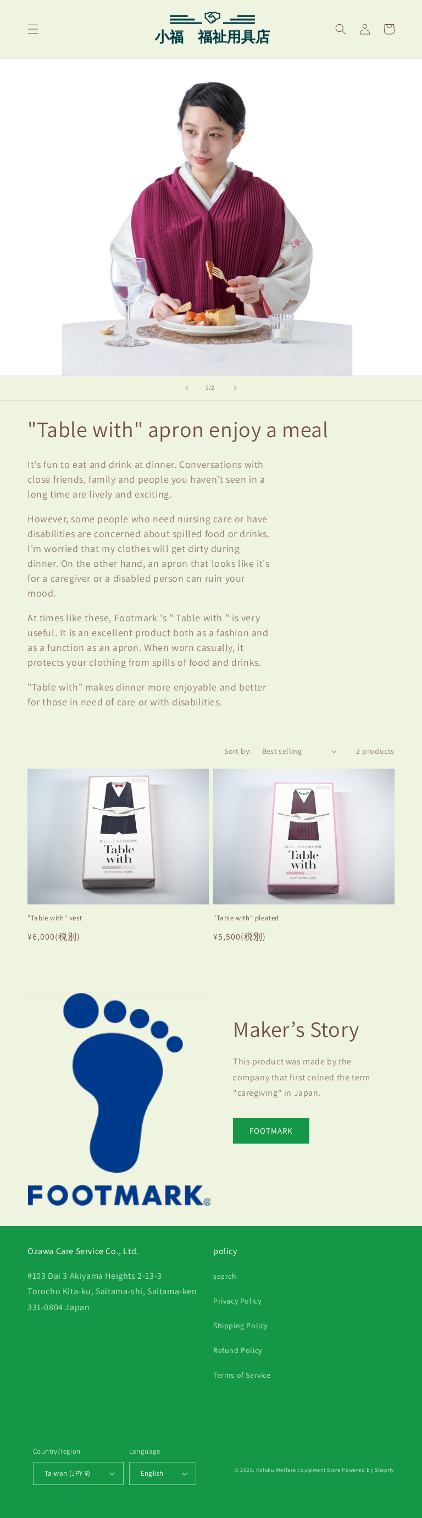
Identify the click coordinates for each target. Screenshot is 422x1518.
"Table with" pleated (246, 918)
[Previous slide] (187, 388)
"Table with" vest (54, 918)
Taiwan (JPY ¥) (68, 1473)
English (152, 1473)
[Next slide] (235, 388)
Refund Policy (237, 1350)
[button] (33, 29)
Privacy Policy (237, 1301)
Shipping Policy (240, 1326)
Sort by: (237, 751)
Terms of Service (242, 1375)
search (225, 1276)
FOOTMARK (271, 1130)
